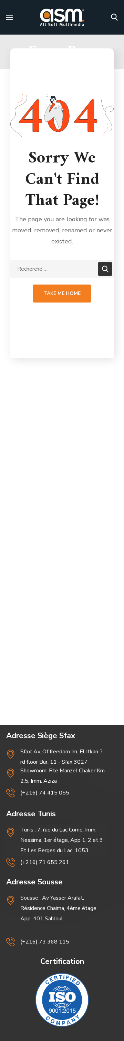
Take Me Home (62, 293)
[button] (114, 17)
